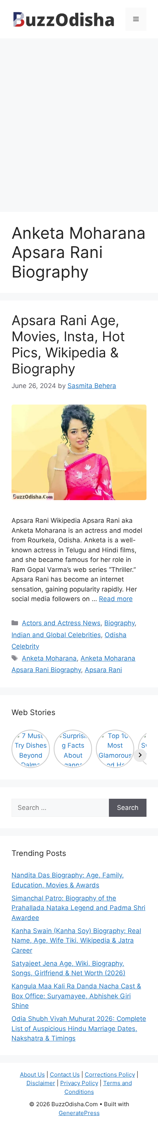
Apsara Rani (103, 670)
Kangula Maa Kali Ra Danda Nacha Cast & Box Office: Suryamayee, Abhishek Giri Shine (76, 995)
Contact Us (65, 1074)
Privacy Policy (79, 1083)
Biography (119, 623)
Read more (116, 599)
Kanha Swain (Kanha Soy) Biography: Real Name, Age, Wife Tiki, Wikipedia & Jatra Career (76, 940)
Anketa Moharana (49, 658)
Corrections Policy (110, 1074)
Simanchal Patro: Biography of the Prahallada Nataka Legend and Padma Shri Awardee (78, 908)
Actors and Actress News (61, 623)
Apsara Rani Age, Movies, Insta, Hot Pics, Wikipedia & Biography (68, 344)
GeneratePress (79, 1113)
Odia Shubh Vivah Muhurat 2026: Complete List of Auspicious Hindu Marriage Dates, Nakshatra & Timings (79, 1028)
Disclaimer (40, 1083)
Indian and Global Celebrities (56, 635)
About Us (32, 1074)
